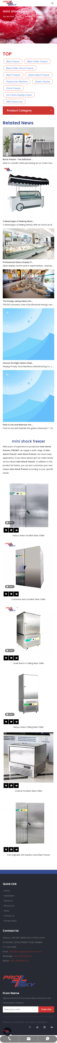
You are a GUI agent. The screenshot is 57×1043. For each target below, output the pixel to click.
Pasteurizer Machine (17, 81)
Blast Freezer (13, 61)
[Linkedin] (44, 1027)
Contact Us (9, 915)
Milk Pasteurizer (14, 101)
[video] (28, 509)
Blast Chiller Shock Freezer (20, 68)
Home (7, 890)
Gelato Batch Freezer (39, 74)
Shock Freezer (13, 88)
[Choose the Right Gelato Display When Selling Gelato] (28, 355)
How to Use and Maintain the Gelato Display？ (18, 420)
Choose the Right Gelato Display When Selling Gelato (18, 358)
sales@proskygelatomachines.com (25, 951)
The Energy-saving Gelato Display (18, 296)
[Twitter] (30, 1027)
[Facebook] (37, 1027)
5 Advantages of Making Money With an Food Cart (18, 217)
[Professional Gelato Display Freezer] (28, 254)
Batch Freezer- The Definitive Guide (18, 155)
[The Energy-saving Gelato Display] (28, 293)
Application (9, 895)
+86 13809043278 (19, 960)
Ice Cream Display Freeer (19, 94)
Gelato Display (42, 81)
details (18, 529)
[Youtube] (52, 1027)
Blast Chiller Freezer (37, 61)
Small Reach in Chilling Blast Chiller (28, 663)
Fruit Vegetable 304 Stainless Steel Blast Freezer (28, 854)
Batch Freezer (13, 74)
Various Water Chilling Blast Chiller (28, 727)
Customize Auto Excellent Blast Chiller (29, 599)
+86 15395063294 (23, 956)
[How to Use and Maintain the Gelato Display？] (28, 417)
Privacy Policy (10, 920)
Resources (9, 905)
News (6, 910)
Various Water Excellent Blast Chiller (28, 535)
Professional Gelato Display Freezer (18, 258)
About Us (8, 900)
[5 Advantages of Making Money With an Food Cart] (28, 213)
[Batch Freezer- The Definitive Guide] (28, 151)
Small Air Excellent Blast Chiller (28, 791)
